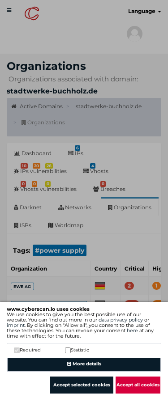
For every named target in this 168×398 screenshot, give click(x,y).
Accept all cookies (137, 385)
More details (86, 364)
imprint (16, 325)
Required (30, 350)
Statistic (80, 350)
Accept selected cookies (81, 385)
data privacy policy (121, 320)
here (132, 330)
